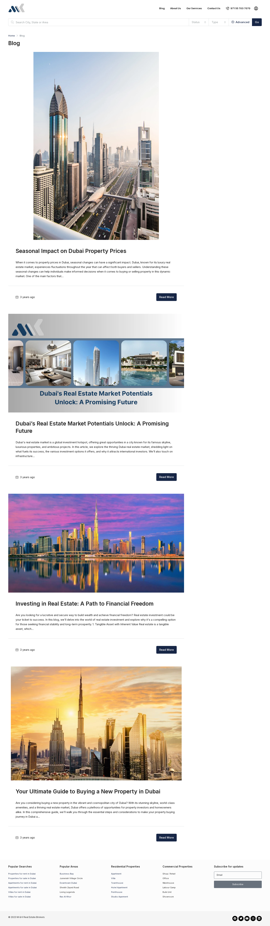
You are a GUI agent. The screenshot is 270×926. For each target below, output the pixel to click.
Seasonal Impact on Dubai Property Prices (71, 251)
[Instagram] (253, 918)
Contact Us (213, 8)
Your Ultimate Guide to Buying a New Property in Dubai (88, 791)
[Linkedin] (259, 918)
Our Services (194, 8)
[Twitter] (241, 918)
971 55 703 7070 (240, 8)
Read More (166, 297)
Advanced (242, 22)
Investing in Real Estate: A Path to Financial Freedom (85, 603)
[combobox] (199, 22)
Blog (162, 8)
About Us (175, 8)
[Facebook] (234, 918)
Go (257, 22)
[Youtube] (247, 918)
